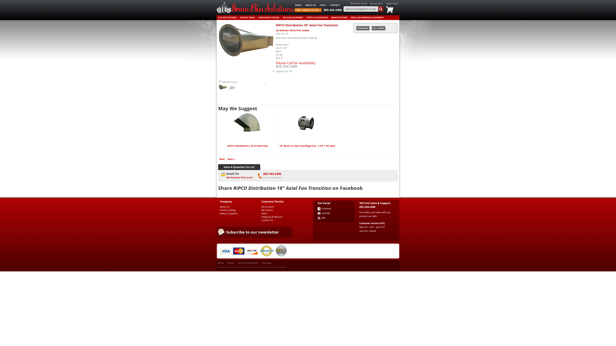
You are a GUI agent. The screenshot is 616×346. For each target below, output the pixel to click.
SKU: (279, 33)
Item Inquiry (362, 28)
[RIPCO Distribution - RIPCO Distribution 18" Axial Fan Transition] (246, 56)
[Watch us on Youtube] (319, 214)
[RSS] (319, 218)
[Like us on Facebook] (319, 209)
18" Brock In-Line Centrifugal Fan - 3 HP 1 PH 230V (307, 145)
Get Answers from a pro (239, 175)
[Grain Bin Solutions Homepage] (255, 7)
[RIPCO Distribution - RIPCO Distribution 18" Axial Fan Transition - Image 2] (232, 88)
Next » (231, 159)
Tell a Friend (378, 28)
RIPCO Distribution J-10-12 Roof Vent (247, 145)
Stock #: (280, 71)
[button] (363, 9)
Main (222, 159)
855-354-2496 (333, 10)
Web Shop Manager (279, 267)
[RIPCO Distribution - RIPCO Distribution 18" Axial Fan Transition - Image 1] (223, 88)
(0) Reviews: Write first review (292, 30)
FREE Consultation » (308, 10)
